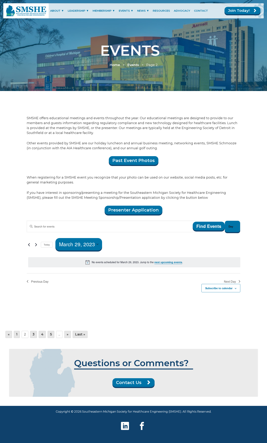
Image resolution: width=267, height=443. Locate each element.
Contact (201, 10)
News (141, 10)
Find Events (208, 226)
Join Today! (239, 10)
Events (124, 10)
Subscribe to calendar (218, 288)
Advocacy (182, 10)
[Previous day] (29, 244)
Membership (102, 10)
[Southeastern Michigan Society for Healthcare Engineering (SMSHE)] (26, 11)
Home (115, 65)
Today (47, 244)
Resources (161, 10)
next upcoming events (168, 262)
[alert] (134, 262)
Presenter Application (133, 210)
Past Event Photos (133, 160)
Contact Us (128, 382)
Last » (80, 334)
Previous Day (39, 281)
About (55, 10)
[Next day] (36, 244)
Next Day (230, 281)
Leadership (76, 10)
